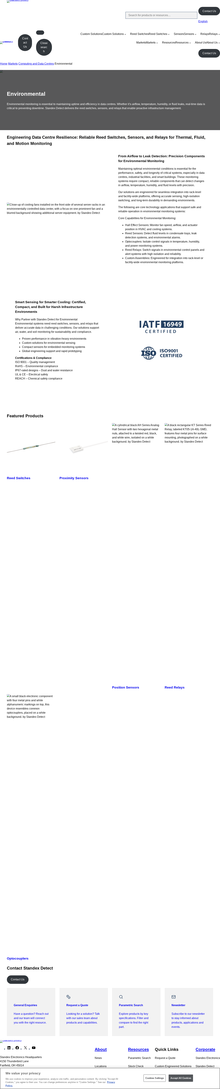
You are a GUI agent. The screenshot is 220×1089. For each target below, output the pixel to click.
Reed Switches (139, 33)
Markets (141, 42)
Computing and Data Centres (36, 63)
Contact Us (209, 11)
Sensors (179, 33)
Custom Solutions (91, 33)
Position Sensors (125, 687)
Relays (204, 33)
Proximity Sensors (74, 478)
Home (3, 63)
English (203, 21)
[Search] (191, 15)
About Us (200, 42)
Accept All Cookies (180, 1078)
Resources (168, 42)
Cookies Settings (154, 1078)
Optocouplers (18, 958)
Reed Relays (175, 687)
